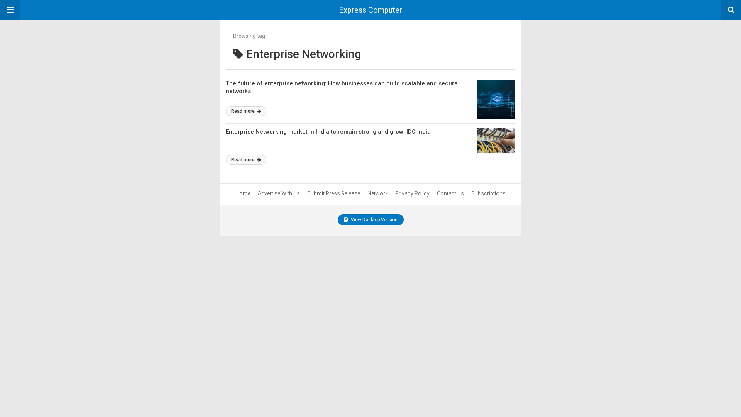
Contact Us (450, 193)
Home (242, 193)
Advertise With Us (279, 193)
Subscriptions (488, 193)
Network (377, 193)
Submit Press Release (333, 193)
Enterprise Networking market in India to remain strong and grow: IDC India (328, 131)
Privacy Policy (412, 193)
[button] (10, 10)
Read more (243, 111)
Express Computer (370, 10)
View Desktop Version (374, 219)
